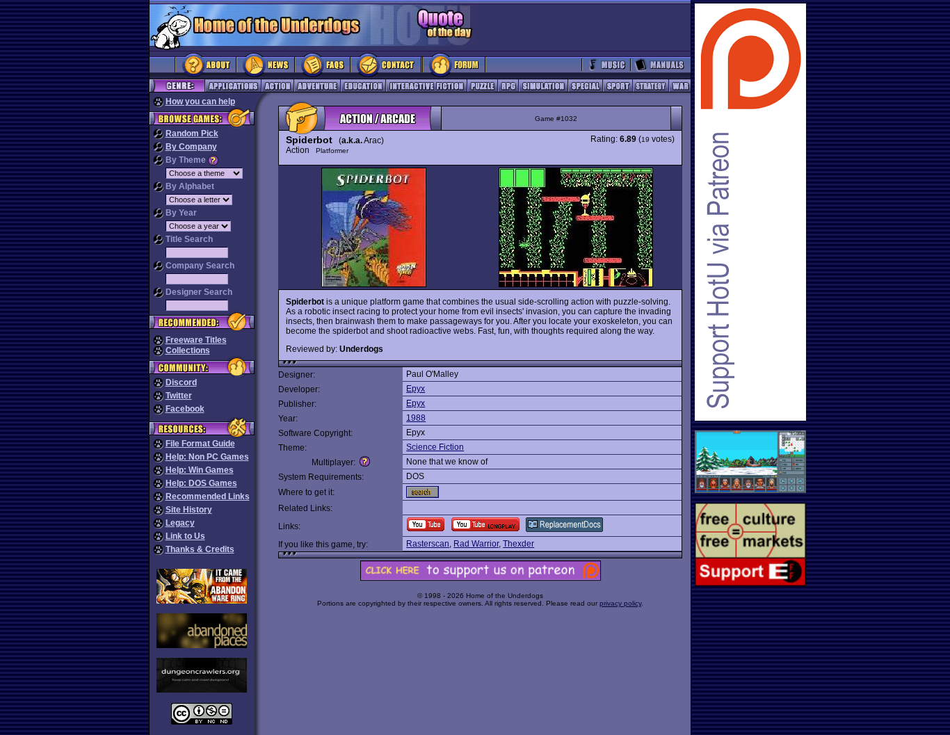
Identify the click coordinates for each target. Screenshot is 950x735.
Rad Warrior (476, 544)
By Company (191, 147)
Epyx (415, 389)
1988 (416, 418)
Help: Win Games (200, 470)
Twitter (179, 396)
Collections (188, 350)
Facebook (185, 409)
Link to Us (185, 536)
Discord (181, 382)
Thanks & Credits (200, 549)
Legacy (180, 523)
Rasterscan (427, 544)
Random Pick (192, 133)
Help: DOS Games (201, 483)
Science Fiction (435, 447)
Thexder (518, 544)
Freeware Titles (196, 340)
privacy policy (620, 603)
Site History (189, 510)
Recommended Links (208, 496)
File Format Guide (200, 444)
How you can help (200, 101)
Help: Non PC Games (207, 457)
